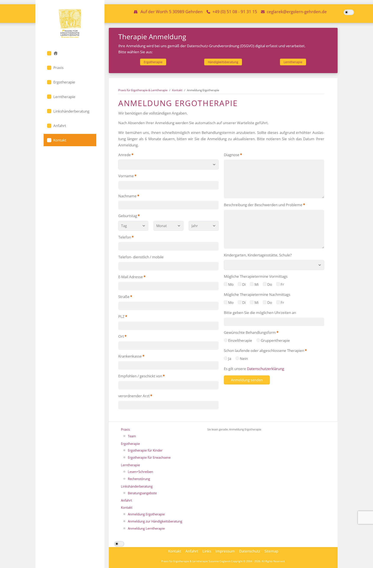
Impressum (225, 551)
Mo (231, 284)
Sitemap (271, 551)
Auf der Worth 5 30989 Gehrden (172, 11)
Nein (244, 358)
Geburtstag (129, 215)
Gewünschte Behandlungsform (251, 332)
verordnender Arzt (135, 395)
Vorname (127, 175)
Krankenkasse (131, 356)
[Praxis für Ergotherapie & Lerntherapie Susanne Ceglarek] (70, 23)
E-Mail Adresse (131, 276)
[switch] (349, 12)
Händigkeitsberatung (223, 62)
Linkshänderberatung (137, 486)
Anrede (125, 154)
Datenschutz (249, 551)
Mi (256, 284)
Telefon (126, 237)
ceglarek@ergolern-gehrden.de (297, 11)
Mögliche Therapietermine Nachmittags (257, 294)
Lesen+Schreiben (140, 471)
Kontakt (126, 507)
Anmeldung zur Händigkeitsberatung (155, 521)
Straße (125, 296)
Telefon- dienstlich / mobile (141, 256)
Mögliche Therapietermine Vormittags (256, 276)
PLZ (122, 316)
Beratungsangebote (142, 493)
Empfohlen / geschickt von (141, 375)
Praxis (125, 429)
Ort (122, 336)
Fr (282, 284)
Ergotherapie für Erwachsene (149, 457)
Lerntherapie (293, 62)
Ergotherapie (153, 62)
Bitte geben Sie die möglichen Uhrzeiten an (260, 312)
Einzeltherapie (240, 340)
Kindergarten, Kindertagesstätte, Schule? (258, 255)
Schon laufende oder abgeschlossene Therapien (265, 350)
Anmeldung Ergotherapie (146, 514)
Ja (229, 358)
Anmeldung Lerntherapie (146, 528)
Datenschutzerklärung (265, 368)
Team (132, 436)
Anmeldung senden (247, 380)
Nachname (128, 195)
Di (244, 284)
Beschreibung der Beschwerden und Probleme (264, 204)
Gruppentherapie (275, 340)
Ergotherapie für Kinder (145, 450)
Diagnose (233, 154)
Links (206, 551)
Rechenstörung (139, 479)
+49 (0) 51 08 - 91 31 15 (234, 11)
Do (269, 284)
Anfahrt (126, 500)
